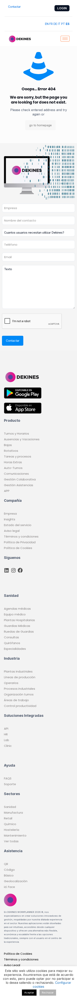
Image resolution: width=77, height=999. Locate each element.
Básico (9, 875)
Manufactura (13, 812)
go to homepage (40, 125)
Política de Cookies (18, 548)
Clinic (8, 746)
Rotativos (11, 451)
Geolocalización (15, 881)
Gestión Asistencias (18, 485)
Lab (6, 740)
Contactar (14, 6)
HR (6, 734)
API (6, 728)
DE (55, 23)
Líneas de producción (19, 677)
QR (6, 864)
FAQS (7, 778)
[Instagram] (13, 570)
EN (47, 23)
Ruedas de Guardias (19, 631)
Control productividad (20, 706)
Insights (9, 519)
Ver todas (11, 841)
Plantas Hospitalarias (19, 620)
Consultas (11, 637)
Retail (8, 818)
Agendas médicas (17, 609)
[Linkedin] (6, 570)
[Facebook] (20, 570)
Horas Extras (13, 462)
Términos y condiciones (21, 536)
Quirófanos (12, 643)
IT (59, 23)
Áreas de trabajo (16, 700)
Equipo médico (15, 614)
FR (51, 23)
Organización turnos (19, 694)
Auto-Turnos (13, 468)
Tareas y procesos (17, 456)
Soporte (10, 784)
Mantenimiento (15, 835)
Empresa (10, 513)
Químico (10, 824)
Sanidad (10, 807)
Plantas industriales (18, 671)
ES (67, 23)
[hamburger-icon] (65, 39)
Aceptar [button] (29, 992)
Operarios (11, 683)
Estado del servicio (17, 525)
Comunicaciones (16, 474)
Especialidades (15, 649)
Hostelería (11, 830)
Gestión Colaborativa (20, 479)
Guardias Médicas (17, 626)
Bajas (8, 445)
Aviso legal (12, 531)
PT (63, 23)
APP (6, 491)
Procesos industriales (19, 689)
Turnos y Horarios (16, 433)
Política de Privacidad (20, 542)
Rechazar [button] (48, 992)
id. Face (9, 887)
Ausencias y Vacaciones (21, 439)
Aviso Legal (12, 965)
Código (9, 870)
